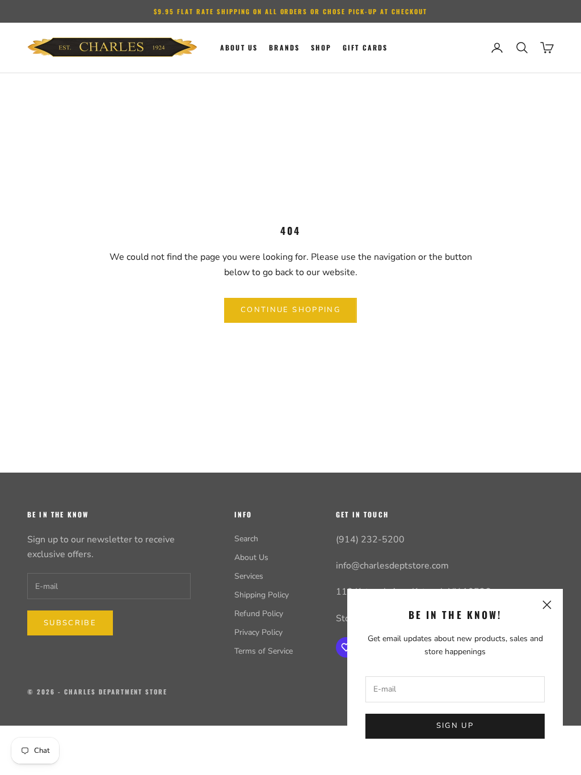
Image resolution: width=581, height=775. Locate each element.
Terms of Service (263, 651)
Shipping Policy (261, 594)
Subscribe (70, 623)
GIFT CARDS (365, 47)
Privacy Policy (258, 632)
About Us (251, 557)
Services (248, 576)
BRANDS (284, 47)
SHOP (321, 47)
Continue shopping (290, 310)
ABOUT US (239, 47)
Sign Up (455, 726)
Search (246, 538)
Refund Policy (258, 613)
